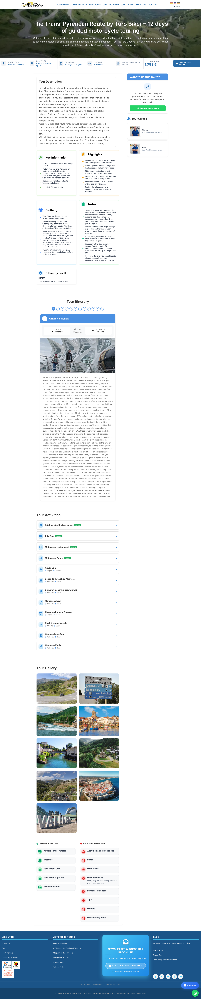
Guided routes (58, 962)
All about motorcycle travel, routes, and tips (171, 943)
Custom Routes (64, 5)
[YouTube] (168, 976)
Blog (138, 5)
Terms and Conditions (113, 985)
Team (4, 948)
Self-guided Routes (61, 957)
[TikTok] (174, 976)
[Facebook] (155, 976)
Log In (178, 6)
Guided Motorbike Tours (114, 5)
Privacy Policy (97, 985)
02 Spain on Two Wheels (63, 953)
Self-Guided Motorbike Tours (86, 5)
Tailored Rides (59, 967)
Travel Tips (157, 955)
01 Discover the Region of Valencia (67, 948)
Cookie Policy (85, 985)
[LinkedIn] (180, 976)
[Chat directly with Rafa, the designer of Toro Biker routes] (195, 993)
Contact (153, 5)
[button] (78, 525)
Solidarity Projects (10, 957)
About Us (6, 943)
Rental (131, 5)
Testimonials (7, 953)
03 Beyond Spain (60, 943)
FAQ (144, 5)
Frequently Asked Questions (165, 960)
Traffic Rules (158, 950)
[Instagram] (161, 976)
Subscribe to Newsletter (127, 966)
